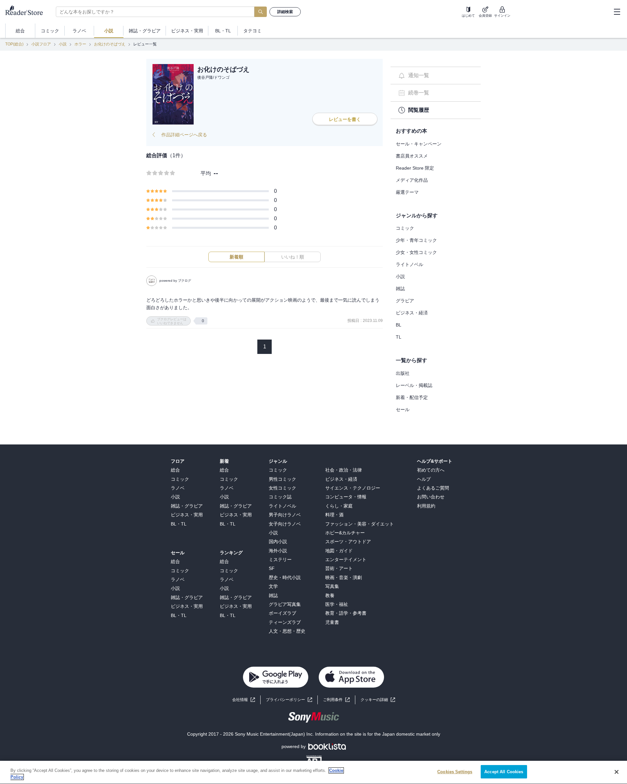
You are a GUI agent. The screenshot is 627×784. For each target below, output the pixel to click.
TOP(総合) (14, 44)
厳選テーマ (407, 192)
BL (398, 324)
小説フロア (41, 44)
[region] (313, 772)
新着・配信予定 (412, 397)
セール (403, 409)
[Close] (616, 772)
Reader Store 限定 (415, 168)
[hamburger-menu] (616, 11)
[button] (377, 699)
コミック (405, 228)
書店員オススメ (412, 155)
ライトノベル (409, 264)
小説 (63, 44)
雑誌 (400, 288)
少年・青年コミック (416, 240)
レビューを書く (345, 119)
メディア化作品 (412, 180)
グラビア (405, 300)
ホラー (80, 44)
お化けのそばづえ (109, 44)
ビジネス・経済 (412, 312)
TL (398, 337)
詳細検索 (285, 11)
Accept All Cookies (503, 771)
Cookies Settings (454, 771)
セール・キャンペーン (419, 143)
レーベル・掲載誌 (414, 385)
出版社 (403, 373)
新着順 (236, 256)
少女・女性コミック (416, 252)
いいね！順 (292, 256)
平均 (206, 173)
